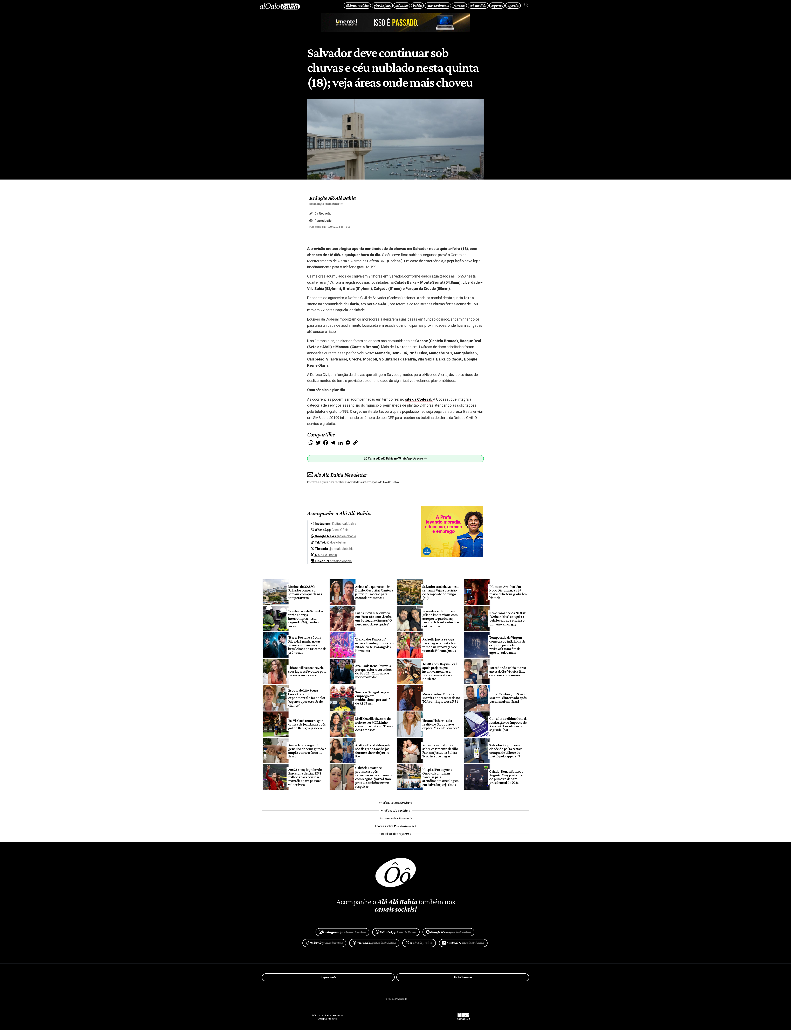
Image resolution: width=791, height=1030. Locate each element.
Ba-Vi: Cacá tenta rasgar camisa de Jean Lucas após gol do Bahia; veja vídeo (307, 724)
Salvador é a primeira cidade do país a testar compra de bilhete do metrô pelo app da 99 (505, 750)
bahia (417, 5)
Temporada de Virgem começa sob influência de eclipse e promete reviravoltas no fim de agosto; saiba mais (507, 644)
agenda (513, 5)
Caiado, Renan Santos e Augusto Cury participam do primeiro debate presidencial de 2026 (507, 777)
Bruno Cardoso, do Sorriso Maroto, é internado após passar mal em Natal (508, 697)
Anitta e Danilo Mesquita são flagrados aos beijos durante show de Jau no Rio (373, 750)
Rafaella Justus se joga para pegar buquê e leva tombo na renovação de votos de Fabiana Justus (439, 644)
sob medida (478, 5)
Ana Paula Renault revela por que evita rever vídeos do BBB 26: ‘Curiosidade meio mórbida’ (373, 671)
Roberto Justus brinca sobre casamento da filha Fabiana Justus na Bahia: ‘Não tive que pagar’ (440, 750)
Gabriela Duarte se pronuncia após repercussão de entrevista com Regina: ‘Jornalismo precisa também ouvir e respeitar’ (373, 777)
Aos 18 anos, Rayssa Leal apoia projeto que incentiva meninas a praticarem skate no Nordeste (439, 671)
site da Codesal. (419, 399)
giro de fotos (382, 5)
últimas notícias (357, 5)
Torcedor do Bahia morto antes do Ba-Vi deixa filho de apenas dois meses (507, 671)
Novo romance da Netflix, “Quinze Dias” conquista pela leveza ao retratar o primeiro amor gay (508, 618)
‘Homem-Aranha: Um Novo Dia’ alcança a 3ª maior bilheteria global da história (508, 592)
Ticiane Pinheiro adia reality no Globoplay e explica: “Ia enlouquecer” (440, 724)
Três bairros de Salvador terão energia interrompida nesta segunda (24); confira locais (305, 618)
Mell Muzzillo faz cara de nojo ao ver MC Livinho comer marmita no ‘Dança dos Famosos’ (374, 724)
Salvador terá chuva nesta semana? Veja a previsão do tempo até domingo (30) (441, 592)
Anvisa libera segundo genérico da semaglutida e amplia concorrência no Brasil (307, 750)
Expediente (328, 977)
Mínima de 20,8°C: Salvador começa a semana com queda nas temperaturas (305, 592)
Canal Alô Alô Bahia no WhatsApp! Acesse (395, 458)
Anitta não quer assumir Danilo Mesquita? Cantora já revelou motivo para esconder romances (374, 592)
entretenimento (438, 5)
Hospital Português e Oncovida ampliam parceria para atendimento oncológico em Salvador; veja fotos (440, 777)
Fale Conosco (463, 977)
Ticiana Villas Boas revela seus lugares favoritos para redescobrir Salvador (307, 671)
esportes (497, 5)
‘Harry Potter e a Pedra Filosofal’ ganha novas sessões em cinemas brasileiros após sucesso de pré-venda (307, 644)
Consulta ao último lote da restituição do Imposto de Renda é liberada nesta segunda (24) (508, 724)
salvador (402, 5)
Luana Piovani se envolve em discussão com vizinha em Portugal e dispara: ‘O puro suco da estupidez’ (373, 618)
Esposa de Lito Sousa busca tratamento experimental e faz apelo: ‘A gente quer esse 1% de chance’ (306, 697)
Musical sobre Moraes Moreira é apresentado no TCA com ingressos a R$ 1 (441, 697)
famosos (459, 5)
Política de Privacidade (395, 999)
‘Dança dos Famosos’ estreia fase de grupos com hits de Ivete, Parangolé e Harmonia (374, 644)
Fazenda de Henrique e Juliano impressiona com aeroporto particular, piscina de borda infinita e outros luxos (440, 618)
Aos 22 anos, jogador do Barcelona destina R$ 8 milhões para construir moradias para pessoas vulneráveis (305, 777)
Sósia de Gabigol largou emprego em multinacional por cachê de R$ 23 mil (372, 697)
